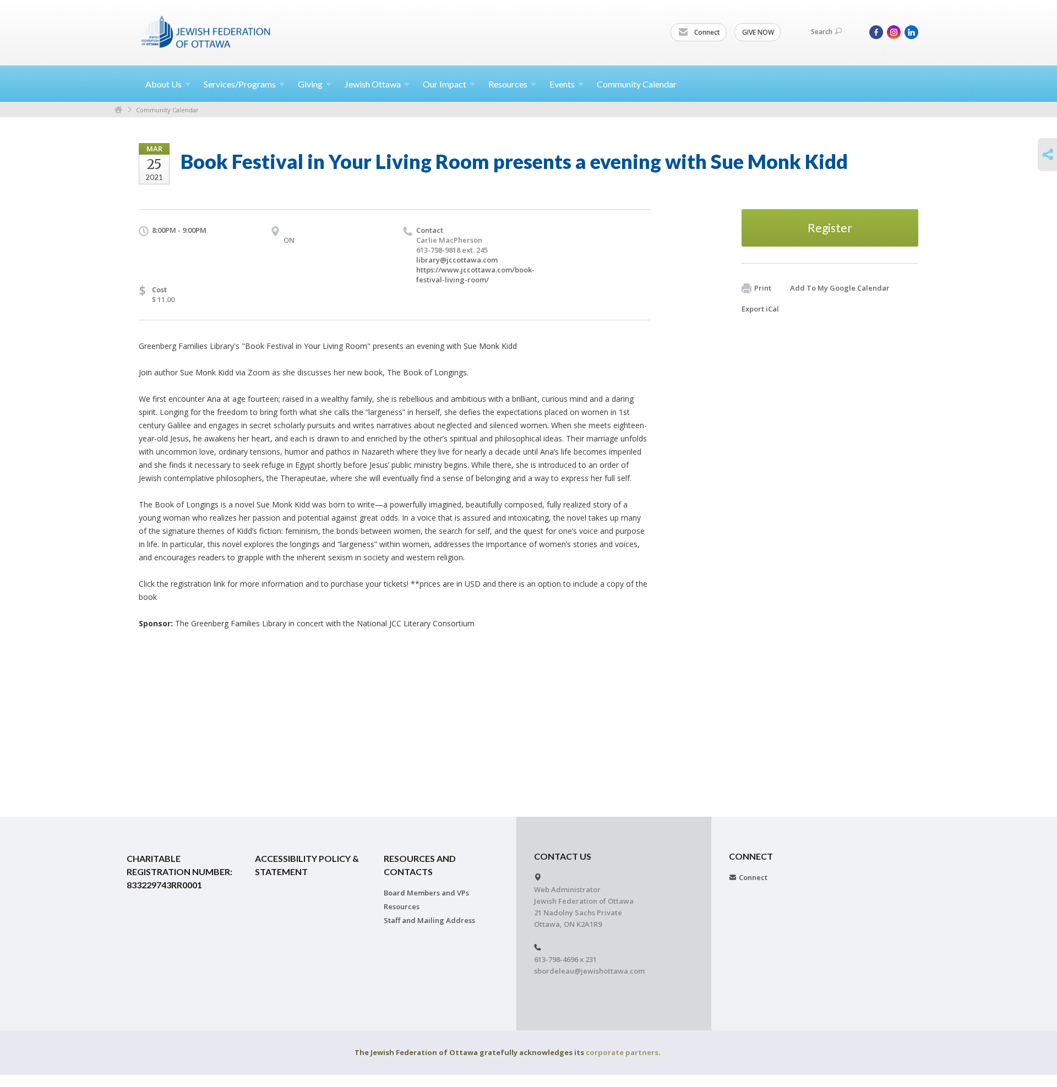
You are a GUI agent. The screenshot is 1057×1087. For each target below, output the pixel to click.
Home (118, 109)
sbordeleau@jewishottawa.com (589, 971)
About (163, 84)
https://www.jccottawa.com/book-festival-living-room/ (475, 275)
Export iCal (760, 309)
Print (762, 288)
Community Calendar (637, 84)
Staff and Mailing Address (429, 920)
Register (830, 227)
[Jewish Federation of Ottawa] (206, 31)
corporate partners (622, 1052)
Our (444, 84)
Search (821, 31)
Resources (401, 906)
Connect (706, 32)
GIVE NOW (758, 32)
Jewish (373, 84)
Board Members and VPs (426, 893)
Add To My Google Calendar (840, 288)
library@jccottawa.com (457, 260)
